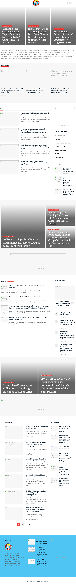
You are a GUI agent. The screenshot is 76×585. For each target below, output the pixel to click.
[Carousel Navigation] (38, 96)
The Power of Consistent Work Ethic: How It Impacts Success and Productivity (13, 91)
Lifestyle (58, 139)
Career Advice (7, 26)
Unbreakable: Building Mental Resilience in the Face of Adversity (37, 476)
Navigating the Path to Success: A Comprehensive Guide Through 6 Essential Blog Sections (34, 163)
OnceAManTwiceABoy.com (40, 581)
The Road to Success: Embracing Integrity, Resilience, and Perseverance (68, 181)
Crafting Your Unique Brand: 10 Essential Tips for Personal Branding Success (35, 114)
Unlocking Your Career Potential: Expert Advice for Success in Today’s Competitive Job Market (11, 35)
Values (57, 153)
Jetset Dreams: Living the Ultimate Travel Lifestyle (68, 170)
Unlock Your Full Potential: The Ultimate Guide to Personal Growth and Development (28, 318)
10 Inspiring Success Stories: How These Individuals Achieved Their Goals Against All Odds (36, 91)
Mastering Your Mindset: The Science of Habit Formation (27, 297)
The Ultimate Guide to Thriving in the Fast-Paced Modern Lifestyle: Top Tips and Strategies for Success (38, 35)
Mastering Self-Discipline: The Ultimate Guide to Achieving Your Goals (64, 481)
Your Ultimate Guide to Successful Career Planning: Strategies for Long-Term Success (63, 37)
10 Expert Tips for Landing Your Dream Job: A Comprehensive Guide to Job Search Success (59, 218)
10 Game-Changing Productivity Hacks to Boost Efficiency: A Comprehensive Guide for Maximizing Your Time (59, 239)
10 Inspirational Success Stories (65, 314)
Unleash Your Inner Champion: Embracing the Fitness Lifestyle (68, 192)
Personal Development (63, 143)
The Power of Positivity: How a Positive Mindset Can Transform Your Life (29, 287)
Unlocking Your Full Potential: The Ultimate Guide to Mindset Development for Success (62, 91)
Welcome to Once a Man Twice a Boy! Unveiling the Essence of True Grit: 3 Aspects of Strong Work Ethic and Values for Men (35, 131)
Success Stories (34, 26)
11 (29, 525)
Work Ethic (59, 157)
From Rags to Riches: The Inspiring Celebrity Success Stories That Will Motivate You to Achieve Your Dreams (56, 385)
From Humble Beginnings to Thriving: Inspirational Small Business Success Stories (67, 335)
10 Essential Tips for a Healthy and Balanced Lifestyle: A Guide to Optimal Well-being (21, 243)
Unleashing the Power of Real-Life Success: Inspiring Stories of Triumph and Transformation (65, 458)
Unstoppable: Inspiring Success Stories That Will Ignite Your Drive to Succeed (64, 439)
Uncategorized (59, 29)
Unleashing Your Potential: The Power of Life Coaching (64, 429)
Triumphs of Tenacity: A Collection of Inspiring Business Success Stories (18, 388)
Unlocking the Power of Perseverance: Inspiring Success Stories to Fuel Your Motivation (64, 470)
